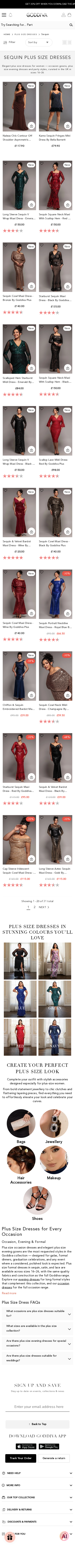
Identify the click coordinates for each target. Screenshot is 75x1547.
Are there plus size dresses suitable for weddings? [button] (31, 1358)
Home (7, 35)
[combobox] (33, 25)
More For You (16, 1534)
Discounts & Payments (22, 1521)
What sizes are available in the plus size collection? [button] (31, 1328)
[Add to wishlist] (5, 84)
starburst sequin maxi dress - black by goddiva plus (54, 298)
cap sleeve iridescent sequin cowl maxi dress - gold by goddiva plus (18, 871)
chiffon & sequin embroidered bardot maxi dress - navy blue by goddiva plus (18, 707)
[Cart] (69, 15)
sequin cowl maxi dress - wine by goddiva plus (18, 625)
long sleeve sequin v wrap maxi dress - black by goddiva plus (19, 462)
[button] (64, 42)
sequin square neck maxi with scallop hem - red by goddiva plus (55, 217)
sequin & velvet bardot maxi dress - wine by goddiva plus (17, 544)
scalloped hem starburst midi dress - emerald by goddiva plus (18, 380)
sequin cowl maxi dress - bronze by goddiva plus (18, 298)
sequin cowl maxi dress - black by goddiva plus (54, 543)
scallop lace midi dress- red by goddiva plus (53, 462)
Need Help (14, 1473)
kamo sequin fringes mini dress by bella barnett (54, 137)
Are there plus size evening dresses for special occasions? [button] (36, 1343)
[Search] (71, 25)
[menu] (4, 15)
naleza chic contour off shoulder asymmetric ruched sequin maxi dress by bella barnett (19, 138)
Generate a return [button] (54, 1458)
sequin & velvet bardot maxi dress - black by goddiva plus (53, 789)
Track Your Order (21, 1458)
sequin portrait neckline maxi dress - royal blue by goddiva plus (55, 625)
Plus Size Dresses (26, 35)
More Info (13, 1485)
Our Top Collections (21, 1497)
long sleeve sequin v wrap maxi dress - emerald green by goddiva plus (19, 217)
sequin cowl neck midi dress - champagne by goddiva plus (53, 707)
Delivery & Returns (19, 1509)
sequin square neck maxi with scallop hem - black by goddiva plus (54, 380)
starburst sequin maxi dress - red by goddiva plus (17, 789)
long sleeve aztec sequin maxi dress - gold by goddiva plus (54, 871)
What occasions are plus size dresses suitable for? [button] (35, 1313)
